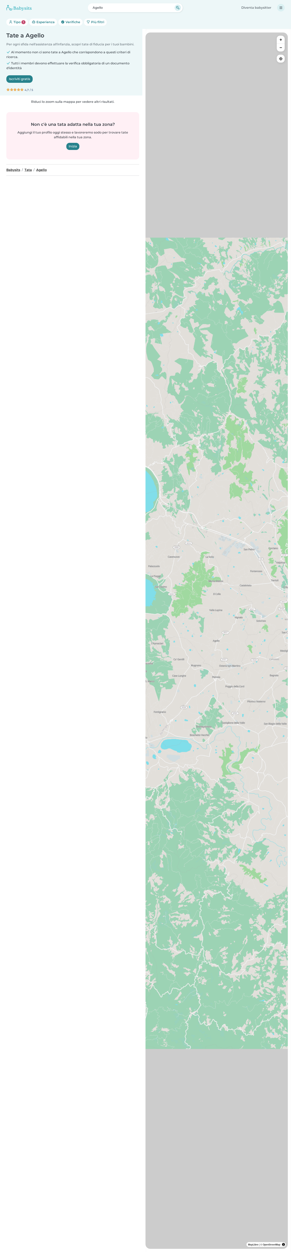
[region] (217, 640)
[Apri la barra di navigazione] (281, 7)
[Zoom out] (281, 48)
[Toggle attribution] (283, 1244)
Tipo (18, 22)
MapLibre (253, 1244)
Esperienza (45, 22)
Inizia (73, 146)
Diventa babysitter (256, 8)
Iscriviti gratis (19, 79)
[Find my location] (281, 59)
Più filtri (97, 22)
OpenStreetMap (271, 1244)
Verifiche (72, 22)
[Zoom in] (281, 40)
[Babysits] (19, 7)
